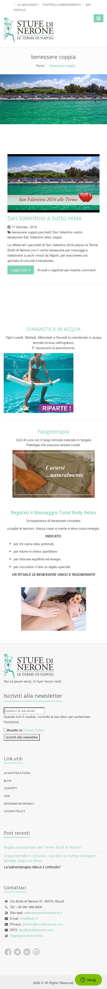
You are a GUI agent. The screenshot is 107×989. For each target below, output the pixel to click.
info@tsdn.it (29, 918)
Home (40, 65)
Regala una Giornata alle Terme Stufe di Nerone (42, 847)
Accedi (42, 270)
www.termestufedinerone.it (43, 912)
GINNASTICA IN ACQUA (53, 329)
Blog (7, 781)
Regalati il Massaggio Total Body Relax (53, 512)
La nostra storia (17, 773)
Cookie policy (14, 811)
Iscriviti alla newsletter (22, 737)
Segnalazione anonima (26, 935)
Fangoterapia (53, 431)
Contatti (10, 788)
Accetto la (14, 730)
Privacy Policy (33, 730)
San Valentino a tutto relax (44, 218)
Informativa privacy (19, 803)
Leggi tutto (22, 269)
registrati (57, 270)
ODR (7, 796)
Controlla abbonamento (61, 4)
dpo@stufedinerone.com (36, 929)
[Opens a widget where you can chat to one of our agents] (88, 980)
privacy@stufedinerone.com (43, 924)
